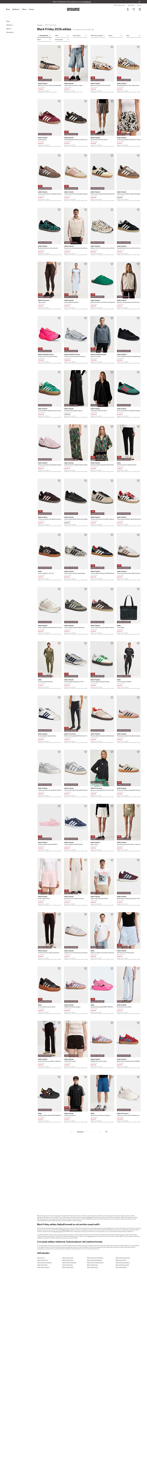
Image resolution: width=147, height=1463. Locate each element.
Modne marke (55, 14)
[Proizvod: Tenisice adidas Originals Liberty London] (50, 388)
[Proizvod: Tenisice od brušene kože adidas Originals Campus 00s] (76, 768)
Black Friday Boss (42, 1265)
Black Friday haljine (67, 1267)
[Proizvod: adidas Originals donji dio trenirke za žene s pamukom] (50, 930)
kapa (60, 1231)
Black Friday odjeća (121, 1267)
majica (108, 1228)
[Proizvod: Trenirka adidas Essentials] (50, 659)
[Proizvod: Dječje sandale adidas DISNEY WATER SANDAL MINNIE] (102, 984)
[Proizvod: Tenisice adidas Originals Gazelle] (76, 822)
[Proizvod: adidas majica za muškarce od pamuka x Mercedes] (102, 930)
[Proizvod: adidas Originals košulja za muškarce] (76, 1093)
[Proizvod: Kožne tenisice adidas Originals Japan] (76, 551)
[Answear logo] (73, 9)
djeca (24, 9)
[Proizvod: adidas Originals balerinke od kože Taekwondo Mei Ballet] (50, 63)
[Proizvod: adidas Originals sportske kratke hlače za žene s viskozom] (129, 822)
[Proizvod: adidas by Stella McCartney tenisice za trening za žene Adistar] (50, 334)
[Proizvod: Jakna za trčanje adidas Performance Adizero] (102, 768)
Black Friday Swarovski (122, 1265)
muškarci (15, 9)
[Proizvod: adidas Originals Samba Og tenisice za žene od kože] (50, 226)
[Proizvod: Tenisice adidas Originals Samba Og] (76, 605)
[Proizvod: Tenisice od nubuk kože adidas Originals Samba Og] (50, 497)
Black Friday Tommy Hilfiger (95, 1257)
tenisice (89, 1217)
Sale (63, 14)
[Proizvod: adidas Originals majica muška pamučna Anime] (102, 876)
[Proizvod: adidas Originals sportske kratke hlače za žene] (102, 117)
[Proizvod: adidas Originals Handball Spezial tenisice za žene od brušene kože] (129, 226)
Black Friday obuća (92, 1267)
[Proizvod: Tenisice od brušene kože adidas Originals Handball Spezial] (50, 171)
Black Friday (66, 1230)
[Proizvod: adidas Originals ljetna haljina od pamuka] (76, 280)
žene (8, 9)
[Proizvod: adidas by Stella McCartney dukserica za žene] (102, 334)
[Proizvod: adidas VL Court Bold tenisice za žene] (50, 984)
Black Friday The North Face (95, 1262)
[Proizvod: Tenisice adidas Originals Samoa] (50, 713)
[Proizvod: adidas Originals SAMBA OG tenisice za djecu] (76, 984)
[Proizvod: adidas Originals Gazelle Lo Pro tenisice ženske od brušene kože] (76, 930)
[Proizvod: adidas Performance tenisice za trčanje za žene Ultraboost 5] (129, 1093)
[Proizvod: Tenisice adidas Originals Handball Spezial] (129, 334)
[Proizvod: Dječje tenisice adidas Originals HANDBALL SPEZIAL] (129, 1039)
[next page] (106, 1131)
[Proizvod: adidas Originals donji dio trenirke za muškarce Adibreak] (50, 1039)
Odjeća (15, 14)
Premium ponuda (43, 14)
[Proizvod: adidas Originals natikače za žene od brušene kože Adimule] (102, 280)
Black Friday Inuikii (67, 1260)
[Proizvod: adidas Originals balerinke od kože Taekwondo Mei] (102, 63)
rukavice (90, 1236)
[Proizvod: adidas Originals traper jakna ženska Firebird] (102, 388)
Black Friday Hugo (67, 1265)
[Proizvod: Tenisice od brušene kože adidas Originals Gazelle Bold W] (50, 768)
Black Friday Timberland (69, 1262)
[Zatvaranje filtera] (139, 1)
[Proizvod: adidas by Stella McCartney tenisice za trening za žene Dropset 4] (76, 334)
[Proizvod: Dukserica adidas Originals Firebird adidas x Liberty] (102, 442)
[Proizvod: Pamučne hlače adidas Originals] (76, 388)
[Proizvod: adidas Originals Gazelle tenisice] (50, 117)
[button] (44, 36)
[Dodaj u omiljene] (59, 47)
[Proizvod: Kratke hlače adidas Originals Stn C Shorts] (129, 117)
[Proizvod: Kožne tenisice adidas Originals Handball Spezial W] (129, 171)
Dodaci (28, 14)
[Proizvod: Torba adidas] (129, 605)
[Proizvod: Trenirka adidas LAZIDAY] (129, 659)
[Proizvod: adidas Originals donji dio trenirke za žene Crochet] (76, 876)
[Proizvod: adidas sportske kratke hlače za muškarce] (102, 1093)
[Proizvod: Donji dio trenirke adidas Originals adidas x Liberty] (76, 442)
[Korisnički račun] (127, 9)
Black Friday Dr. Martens (44, 1262)
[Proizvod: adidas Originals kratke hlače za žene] (50, 876)
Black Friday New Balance (94, 1260)
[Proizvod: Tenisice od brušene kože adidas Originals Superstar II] (102, 497)
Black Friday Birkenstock (123, 1257)
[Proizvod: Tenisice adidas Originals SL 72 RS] (76, 659)
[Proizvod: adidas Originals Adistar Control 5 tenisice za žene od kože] (102, 226)
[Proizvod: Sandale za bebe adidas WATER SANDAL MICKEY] (50, 1093)
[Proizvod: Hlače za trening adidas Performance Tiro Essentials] (76, 713)
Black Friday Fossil (92, 1265)
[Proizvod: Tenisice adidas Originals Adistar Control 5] (50, 605)
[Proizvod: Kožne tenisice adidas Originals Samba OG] (102, 171)
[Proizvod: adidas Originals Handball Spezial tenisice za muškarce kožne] (76, 117)
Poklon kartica (78, 14)
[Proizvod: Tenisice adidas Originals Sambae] (102, 659)
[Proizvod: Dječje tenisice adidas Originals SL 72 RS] (129, 876)
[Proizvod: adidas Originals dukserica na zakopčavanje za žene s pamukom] (129, 280)
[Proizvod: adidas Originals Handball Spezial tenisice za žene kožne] (129, 63)
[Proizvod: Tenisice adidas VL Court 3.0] (50, 551)
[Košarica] (139, 9)
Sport (34, 14)
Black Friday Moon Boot (123, 1262)
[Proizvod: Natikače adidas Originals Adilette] (50, 822)
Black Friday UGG (42, 1260)
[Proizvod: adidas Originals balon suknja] (102, 822)
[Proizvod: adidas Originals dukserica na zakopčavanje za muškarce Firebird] (76, 226)
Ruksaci (68, 14)
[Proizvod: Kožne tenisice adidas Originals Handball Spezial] (76, 497)
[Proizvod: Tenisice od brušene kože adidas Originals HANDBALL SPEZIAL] (129, 713)
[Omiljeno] (133, 9)
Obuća (22, 14)
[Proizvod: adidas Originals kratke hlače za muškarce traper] (76, 63)
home (31, 9)
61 (100, 1132)
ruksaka (55, 1231)
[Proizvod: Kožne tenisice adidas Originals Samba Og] (129, 497)
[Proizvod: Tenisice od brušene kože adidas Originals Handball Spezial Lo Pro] (50, 442)
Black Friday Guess (67, 1257)
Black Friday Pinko (121, 1260)
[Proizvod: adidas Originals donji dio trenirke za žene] (129, 984)
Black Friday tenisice (43, 1267)
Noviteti (9, 14)
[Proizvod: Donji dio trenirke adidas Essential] (129, 442)
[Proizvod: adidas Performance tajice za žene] (50, 280)
